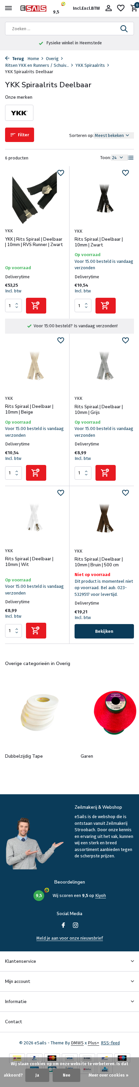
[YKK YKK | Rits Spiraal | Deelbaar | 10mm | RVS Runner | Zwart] (34, 197)
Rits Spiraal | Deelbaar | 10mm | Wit (29, 562)
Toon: (105, 157)
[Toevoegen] (36, 306)
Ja (37, 1075)
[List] (131, 158)
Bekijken (104, 631)
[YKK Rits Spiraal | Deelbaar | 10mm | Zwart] (104, 197)
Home (33, 58)
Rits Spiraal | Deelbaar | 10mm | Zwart (99, 242)
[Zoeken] (124, 28)
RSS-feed (110, 1042)
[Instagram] (75, 926)
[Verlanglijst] (120, 8)
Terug (17, 58)
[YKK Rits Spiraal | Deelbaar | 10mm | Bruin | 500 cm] (104, 517)
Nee (66, 1075)
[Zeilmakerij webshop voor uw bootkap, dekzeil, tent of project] (36, 8)
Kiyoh (100, 895)
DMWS (77, 1042)
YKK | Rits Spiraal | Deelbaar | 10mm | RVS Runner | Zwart (34, 242)
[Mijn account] (108, 8)
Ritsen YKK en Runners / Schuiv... (37, 65)
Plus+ (93, 1042)
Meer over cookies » (109, 1075)
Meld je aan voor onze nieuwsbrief (69, 938)
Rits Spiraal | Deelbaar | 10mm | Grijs (99, 410)
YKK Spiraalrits (90, 65)
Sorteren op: (81, 135)
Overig (52, 58)
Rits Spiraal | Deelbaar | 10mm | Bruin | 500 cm (99, 562)
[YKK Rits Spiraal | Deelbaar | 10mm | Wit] (34, 517)
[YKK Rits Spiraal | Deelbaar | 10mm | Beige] (34, 365)
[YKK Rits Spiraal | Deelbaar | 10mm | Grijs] (104, 365)
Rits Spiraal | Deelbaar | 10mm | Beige (29, 409)
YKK (9, 230)
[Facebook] (63, 926)
